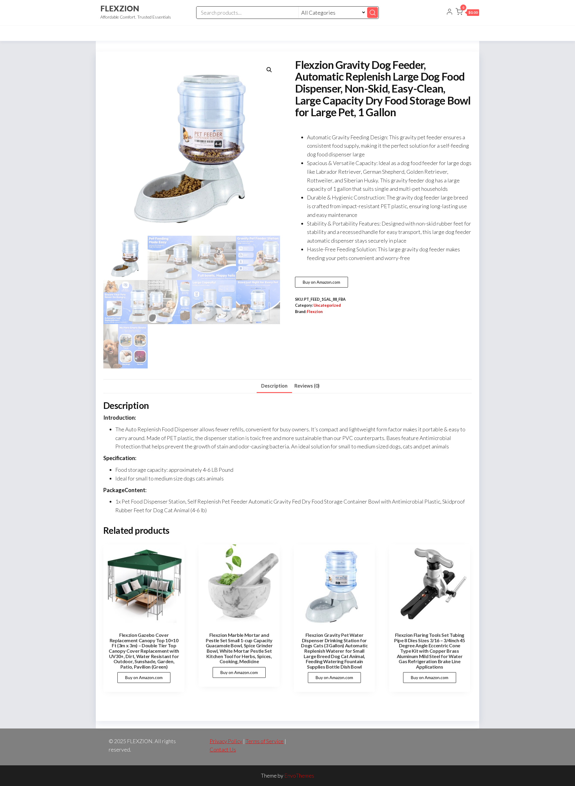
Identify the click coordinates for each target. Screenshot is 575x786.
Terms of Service (265, 741)
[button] (467, 13)
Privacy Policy (226, 741)
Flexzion (315, 311)
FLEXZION (119, 8)
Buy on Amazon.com (321, 282)
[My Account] (449, 12)
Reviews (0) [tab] (307, 386)
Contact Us (223, 749)
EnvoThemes (299, 775)
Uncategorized (327, 305)
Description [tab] (274, 386)
